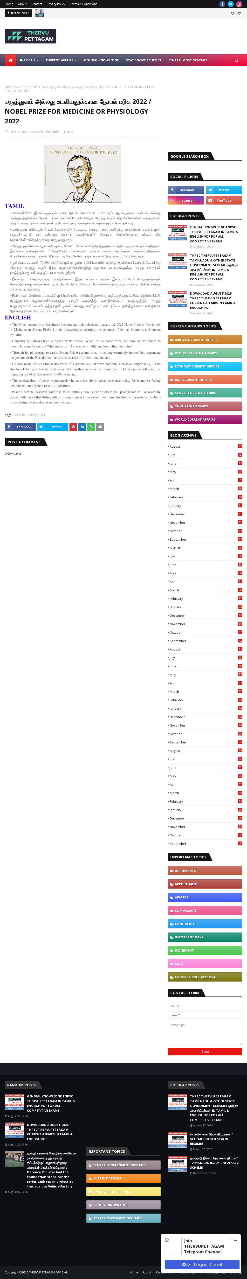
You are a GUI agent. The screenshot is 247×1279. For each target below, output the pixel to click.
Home (9, 4)
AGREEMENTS (185, 871)
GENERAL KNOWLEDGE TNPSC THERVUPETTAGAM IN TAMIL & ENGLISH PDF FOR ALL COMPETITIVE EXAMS (214, 234)
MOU (179, 963)
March (206, 489)
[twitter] (231, 4)
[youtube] (224, 200)
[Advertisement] (205, 115)
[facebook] (222, 4)
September (206, 539)
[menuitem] (10, 60)
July (206, 455)
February (206, 497)
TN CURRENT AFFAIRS (191, 406)
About (22, 4)
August (206, 446)
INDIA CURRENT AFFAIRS (193, 379)
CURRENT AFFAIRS (107, 1178)
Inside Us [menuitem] (27, 60)
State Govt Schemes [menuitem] (143, 60)
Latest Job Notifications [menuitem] (30, 72)
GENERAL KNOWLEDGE (31, 87)
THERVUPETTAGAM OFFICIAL (48, 1272)
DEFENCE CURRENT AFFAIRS (196, 353)
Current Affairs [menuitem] (60, 60)
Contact (36, 4)
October (206, 531)
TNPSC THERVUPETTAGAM (26, 132)
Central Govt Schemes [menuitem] (187, 60)
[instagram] (239, 4)
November (206, 522)
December (206, 514)
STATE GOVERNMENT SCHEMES (117, 1218)
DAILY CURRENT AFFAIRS (112, 1191)
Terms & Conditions (83, 4)
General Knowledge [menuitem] (101, 60)
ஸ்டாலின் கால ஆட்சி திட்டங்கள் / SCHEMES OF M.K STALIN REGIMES (211, 1139)
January (206, 505)
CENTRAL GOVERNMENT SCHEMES (119, 1165)
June (206, 463)
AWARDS (182, 897)
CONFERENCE (185, 924)
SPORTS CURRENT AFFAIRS (195, 393)
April (206, 480)
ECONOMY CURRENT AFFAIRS (197, 366)
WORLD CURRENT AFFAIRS (195, 419)
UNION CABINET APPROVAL (196, 977)
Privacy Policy (56, 4)
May (206, 472)
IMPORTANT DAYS (189, 937)
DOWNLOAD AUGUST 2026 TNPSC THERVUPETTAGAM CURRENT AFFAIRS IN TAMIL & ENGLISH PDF (213, 300)
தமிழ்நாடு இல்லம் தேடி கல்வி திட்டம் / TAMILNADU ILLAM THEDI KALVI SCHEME (214, 1163)
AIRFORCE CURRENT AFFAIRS (196, 340)
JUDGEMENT (184, 950)
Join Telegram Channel (204, 1264)
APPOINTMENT (186, 884)
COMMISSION (185, 910)
